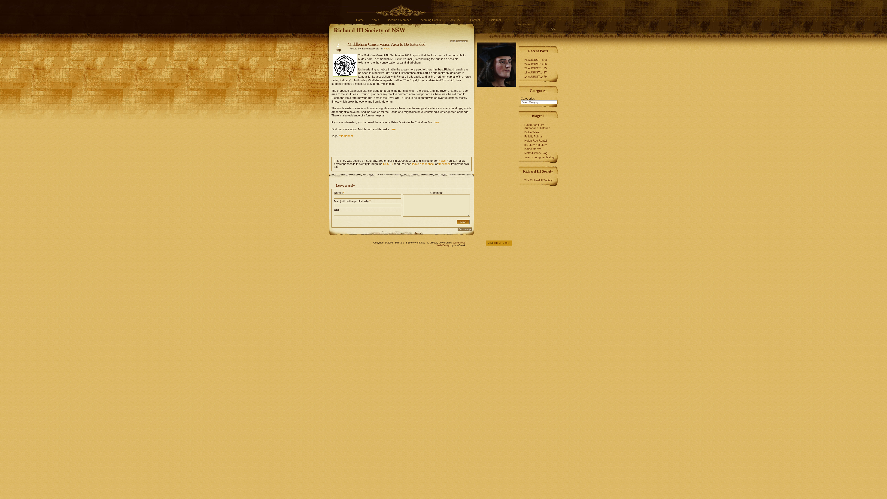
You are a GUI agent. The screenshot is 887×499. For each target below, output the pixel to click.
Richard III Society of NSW (369, 30)
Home (360, 20)
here (437, 122)
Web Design (443, 245)
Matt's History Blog (535, 153)
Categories (528, 98)
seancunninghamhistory (539, 157)
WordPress (459, 242)
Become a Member (399, 20)
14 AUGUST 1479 (535, 76)
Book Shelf (455, 20)
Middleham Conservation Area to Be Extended (386, 44)
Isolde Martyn (532, 149)
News (387, 48)
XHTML (497, 243)
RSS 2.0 (388, 164)
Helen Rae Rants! (535, 140)
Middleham (346, 136)
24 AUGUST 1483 (535, 60)
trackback (444, 164)
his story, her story (535, 144)
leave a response (423, 164)
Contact (475, 20)
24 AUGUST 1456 (535, 64)
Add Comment (459, 41)
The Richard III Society (538, 180)
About (375, 20)
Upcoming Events (430, 20)
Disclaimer (494, 20)
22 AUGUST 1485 (535, 68)
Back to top (465, 229)
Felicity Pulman (534, 136)
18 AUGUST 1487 (535, 72)
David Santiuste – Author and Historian (537, 126)
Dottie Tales (531, 132)
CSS (507, 243)
